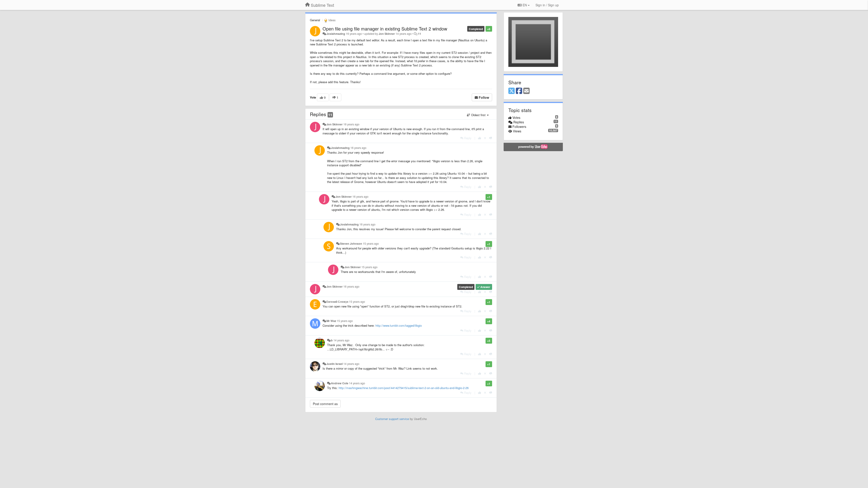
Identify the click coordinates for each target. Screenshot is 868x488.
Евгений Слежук (337, 302)
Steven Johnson (351, 244)
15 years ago (371, 244)
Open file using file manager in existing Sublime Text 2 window (385, 28)
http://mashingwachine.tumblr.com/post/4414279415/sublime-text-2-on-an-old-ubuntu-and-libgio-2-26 (404, 388)
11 (419, 34)
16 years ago (351, 124)
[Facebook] (519, 91)
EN (525, 5)
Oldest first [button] (478, 115)
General (315, 20)
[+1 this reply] (479, 138)
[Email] (526, 91)
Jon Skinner (387, 34)
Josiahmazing (335, 34)
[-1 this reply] (490, 138)
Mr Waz (331, 321)
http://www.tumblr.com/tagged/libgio (398, 325)
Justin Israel (334, 364)
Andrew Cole (339, 383)
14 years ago (341, 340)
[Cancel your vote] (485, 138)
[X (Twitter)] (511, 91)
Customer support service (392, 419)
